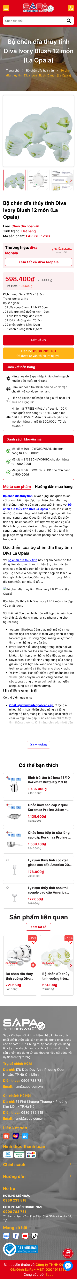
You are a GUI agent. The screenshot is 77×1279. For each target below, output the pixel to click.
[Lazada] (16, 1136)
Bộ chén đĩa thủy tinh (18, 496)
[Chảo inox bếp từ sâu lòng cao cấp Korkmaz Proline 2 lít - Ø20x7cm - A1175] (14, 839)
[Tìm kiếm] (69, 20)
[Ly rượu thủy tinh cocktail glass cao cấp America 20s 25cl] (14, 867)
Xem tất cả (38, 927)
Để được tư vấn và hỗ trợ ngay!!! (38, 353)
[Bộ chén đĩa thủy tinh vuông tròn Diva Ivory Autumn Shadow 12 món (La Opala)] (56, 952)
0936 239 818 (32, 1112)
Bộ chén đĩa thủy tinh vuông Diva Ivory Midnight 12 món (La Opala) (19, 976)
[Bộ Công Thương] (38, 1249)
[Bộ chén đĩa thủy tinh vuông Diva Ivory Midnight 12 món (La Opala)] (20, 952)
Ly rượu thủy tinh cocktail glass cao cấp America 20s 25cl (49, 862)
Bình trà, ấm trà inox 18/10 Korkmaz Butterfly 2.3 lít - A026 (49, 780)
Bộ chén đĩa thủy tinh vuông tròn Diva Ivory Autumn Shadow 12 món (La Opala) (55, 976)
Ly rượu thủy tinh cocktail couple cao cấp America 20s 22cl (48, 890)
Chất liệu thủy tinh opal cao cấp (31, 705)
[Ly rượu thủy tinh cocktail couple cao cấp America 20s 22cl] (14, 895)
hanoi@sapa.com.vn (29, 1118)
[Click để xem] (38, 131)
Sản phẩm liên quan (38, 917)
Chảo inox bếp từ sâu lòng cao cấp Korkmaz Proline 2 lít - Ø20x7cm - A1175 (49, 835)
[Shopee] (6, 1136)
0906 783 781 (32, 1080)
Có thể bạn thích (38, 765)
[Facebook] (16, 1235)
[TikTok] (34, 1235)
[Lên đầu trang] (68, 1242)
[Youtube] (25, 1235)
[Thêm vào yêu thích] (34, 942)
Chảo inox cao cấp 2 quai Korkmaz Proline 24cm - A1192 (48, 807)
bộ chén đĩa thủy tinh (22, 560)
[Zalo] (6, 1235)
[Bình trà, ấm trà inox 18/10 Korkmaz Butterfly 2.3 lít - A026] (14, 784)
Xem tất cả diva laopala (38, 262)
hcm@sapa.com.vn (28, 1086)
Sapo (50, 1274)
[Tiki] (25, 1136)
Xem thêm (38, 745)
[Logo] (38, 7)
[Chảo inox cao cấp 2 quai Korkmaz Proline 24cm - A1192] (14, 812)
